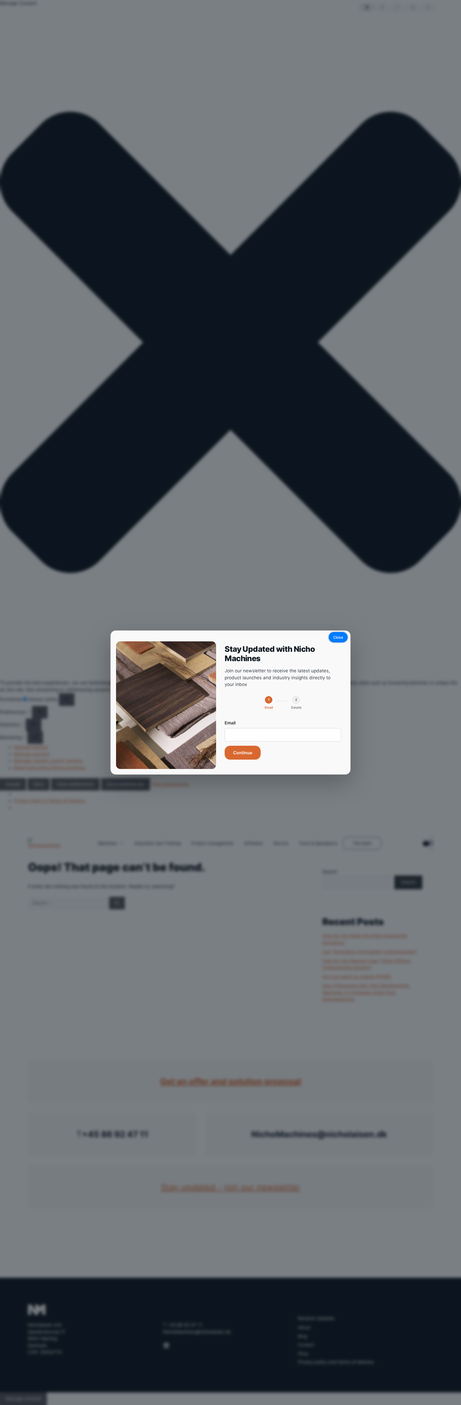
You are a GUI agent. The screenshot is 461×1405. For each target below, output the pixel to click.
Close (338, 637)
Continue (242, 752)
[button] (269, 703)
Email (230, 722)
